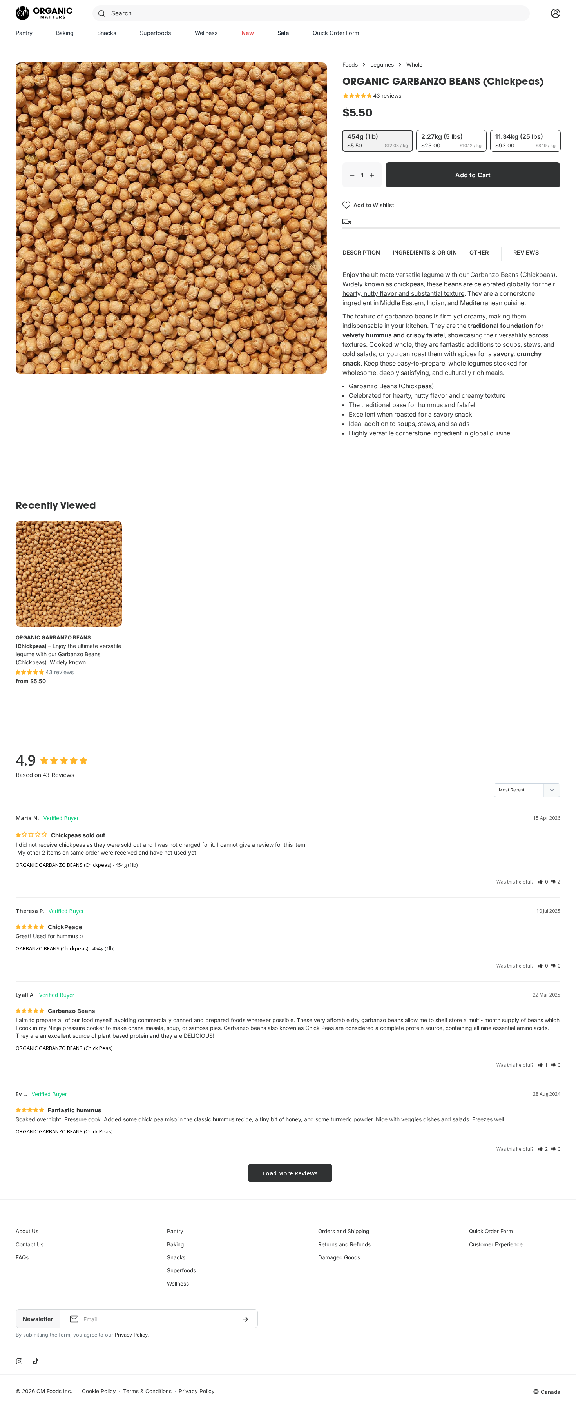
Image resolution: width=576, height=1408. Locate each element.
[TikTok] (35, 1361)
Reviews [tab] (526, 252)
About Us (27, 1231)
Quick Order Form (491, 1231)
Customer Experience (496, 1244)
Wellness (178, 1284)
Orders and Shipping (343, 1231)
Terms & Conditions (147, 1391)
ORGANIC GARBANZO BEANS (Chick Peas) (64, 1047)
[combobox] (310, 13)
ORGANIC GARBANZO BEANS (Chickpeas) (63, 864)
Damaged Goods (339, 1257)
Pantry (175, 1231)
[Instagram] (19, 1361)
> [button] (290, 1173)
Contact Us (29, 1244)
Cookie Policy (99, 1391)
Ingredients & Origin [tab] (425, 252)
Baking (175, 1244)
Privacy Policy (131, 1335)
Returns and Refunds (344, 1244)
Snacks (176, 1257)
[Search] (101, 13)
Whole (414, 64)
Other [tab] (479, 252)
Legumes (382, 64)
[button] (542, 882)
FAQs (22, 1257)
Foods (350, 64)
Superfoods (181, 1270)
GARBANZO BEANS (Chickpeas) (52, 948)
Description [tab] (361, 252)
